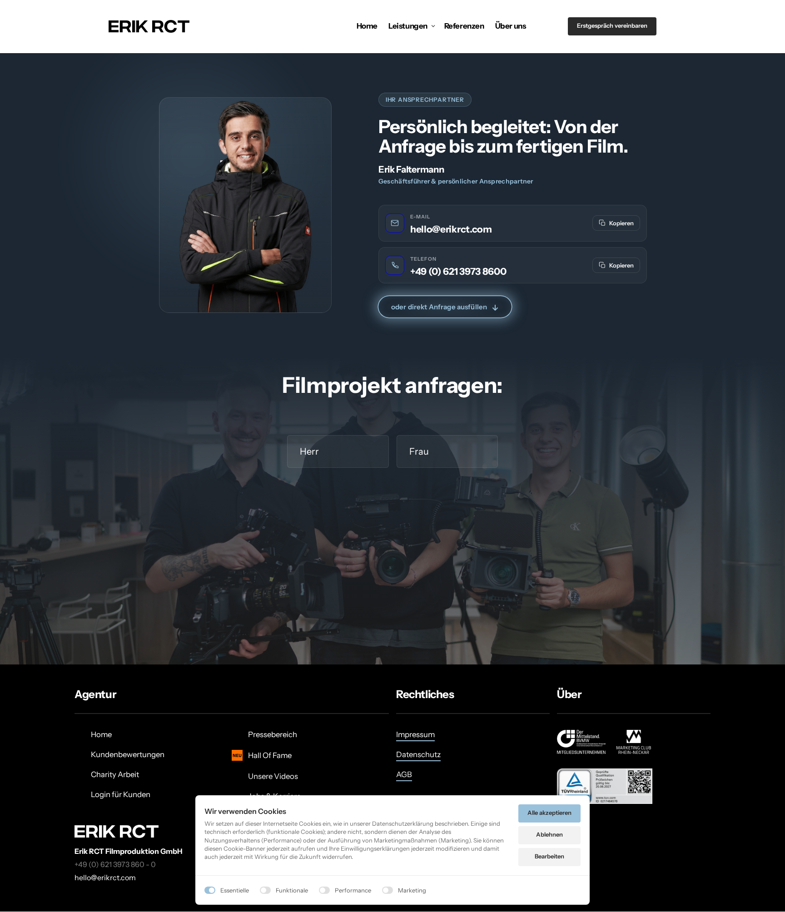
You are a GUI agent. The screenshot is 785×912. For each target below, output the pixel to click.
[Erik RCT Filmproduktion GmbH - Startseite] (149, 26)
